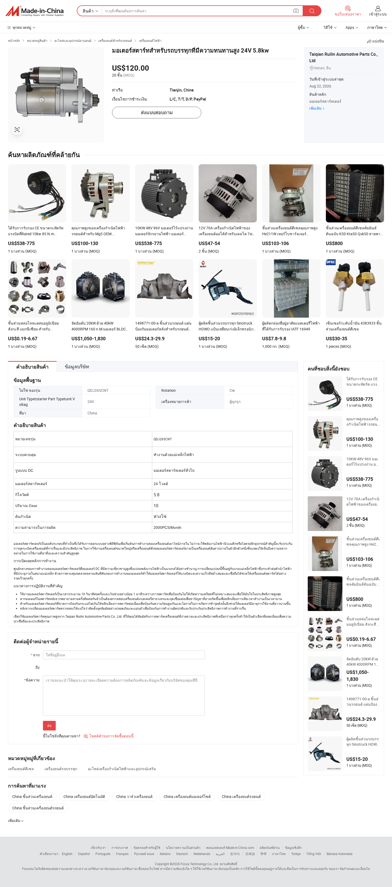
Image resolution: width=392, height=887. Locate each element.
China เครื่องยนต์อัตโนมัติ (84, 796)
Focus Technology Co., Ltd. (200, 864)
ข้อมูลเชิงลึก (293, 847)
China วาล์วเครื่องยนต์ (134, 796)
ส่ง (49, 725)
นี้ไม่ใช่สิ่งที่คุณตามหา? (61, 735)
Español (84, 854)
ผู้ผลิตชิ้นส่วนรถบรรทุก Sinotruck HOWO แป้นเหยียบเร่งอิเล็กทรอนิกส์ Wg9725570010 (362, 741)
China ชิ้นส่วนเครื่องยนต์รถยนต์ (38, 807)
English (67, 854)
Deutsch (182, 854)
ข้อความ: (32, 679)
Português (102, 854)
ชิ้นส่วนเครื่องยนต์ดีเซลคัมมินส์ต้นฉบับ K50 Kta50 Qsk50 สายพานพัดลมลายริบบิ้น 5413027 (363, 581)
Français (122, 854)
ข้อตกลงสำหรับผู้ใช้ (147, 847)
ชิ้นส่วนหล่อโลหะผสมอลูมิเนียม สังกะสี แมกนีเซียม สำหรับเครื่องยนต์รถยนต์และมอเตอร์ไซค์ (362, 621)
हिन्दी (263, 854)
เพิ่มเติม (315, 108)
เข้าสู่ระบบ (378, 14)
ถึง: (37, 667)
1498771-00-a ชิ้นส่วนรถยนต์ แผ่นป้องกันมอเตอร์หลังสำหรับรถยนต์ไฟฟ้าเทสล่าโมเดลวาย (363, 701)
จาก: (35, 654)
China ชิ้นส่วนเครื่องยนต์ (32, 796)
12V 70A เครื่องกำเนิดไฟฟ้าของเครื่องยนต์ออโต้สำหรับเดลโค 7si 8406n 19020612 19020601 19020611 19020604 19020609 (363, 501)
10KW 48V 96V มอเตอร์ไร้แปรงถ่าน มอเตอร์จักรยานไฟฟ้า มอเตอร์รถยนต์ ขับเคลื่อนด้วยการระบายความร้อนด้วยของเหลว (362, 461)
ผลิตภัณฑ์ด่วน (269, 847)
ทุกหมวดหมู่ (22, 27)
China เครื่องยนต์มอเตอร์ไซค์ (187, 796)
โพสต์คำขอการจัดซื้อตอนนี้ (109, 735)
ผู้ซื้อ (301, 27)
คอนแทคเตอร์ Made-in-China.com (230, 847)
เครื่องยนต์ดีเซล (21, 768)
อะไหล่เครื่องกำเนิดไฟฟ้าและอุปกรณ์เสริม (122, 768)
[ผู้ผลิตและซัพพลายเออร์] (34, 11)
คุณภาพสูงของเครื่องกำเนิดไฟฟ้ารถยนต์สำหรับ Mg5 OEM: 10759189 (363, 421)
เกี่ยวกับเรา (98, 847)
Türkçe (296, 854)
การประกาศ (119, 847)
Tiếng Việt (313, 854)
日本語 (250, 854)
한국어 (235, 854)
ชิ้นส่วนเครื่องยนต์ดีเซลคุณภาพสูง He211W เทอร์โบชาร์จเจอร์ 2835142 (363, 541)
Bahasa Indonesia (340, 854)
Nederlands (202, 854)
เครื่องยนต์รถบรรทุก (61, 768)
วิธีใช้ (328, 27)
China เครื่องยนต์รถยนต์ (241, 796)
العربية (220, 854)
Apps (350, 27)
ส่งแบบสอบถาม (157, 112)
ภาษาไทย (279, 854)
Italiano (165, 854)
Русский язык (144, 854)
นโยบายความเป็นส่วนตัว (183, 847)
